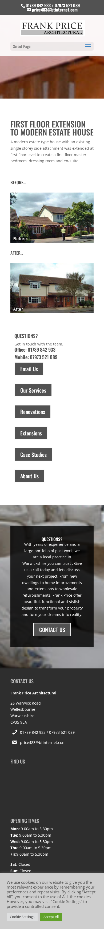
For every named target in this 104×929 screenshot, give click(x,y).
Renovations (32, 412)
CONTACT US (52, 630)
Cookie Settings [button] (22, 916)
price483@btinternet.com (43, 742)
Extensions (31, 433)
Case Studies (33, 454)
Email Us (29, 369)
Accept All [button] (51, 916)
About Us (29, 476)
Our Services (33, 390)
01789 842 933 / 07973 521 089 (47, 732)
